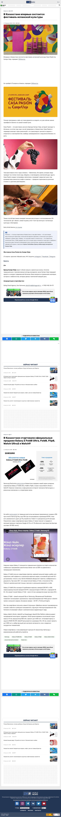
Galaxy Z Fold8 (28, 636)
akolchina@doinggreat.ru (33, 285)
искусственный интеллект (11, 640)
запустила (20, 483)
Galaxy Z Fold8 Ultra (17, 636)
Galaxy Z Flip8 (38, 636)
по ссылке (19, 227)
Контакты (38, 810)
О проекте (23, 810)
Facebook (45, 256)
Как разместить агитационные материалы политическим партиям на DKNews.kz (30, 800)
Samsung (7, 636)
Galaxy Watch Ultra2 (49, 636)
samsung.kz (13, 514)
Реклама (30, 810)
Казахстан (24, 640)
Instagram (37, 256)
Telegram (52, 256)
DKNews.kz (21, 59)
